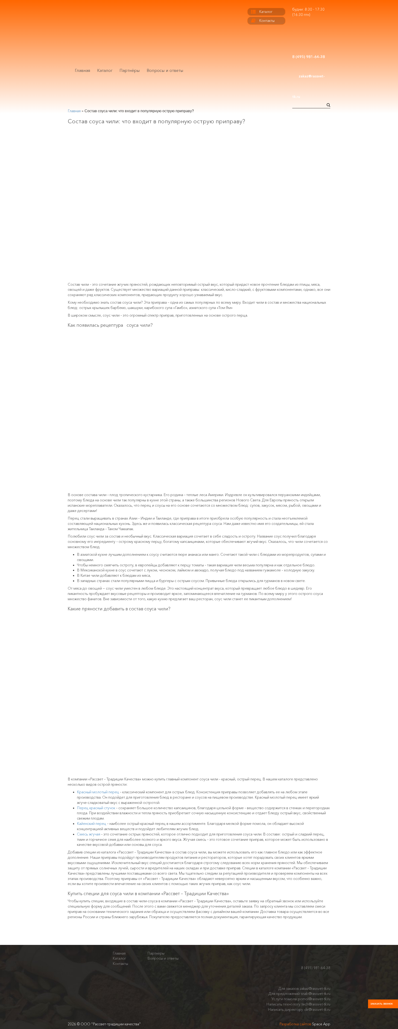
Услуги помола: (301, 999)
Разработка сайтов (295, 1024)
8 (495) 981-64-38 (315, 967)
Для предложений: (299, 993)
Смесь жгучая (88, 834)
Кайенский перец (91, 823)
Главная (82, 70)
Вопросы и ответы (165, 70)
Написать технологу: (298, 1004)
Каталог (105, 70)
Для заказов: (304, 988)
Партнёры (130, 70)
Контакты (267, 20)
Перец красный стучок (96, 808)
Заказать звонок (381, 1004)
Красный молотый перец (98, 792)
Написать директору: (299, 1009)
